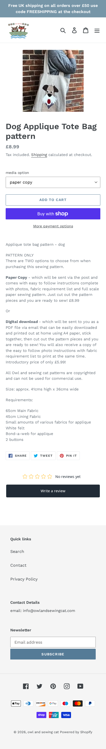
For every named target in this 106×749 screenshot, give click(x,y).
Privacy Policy (24, 579)
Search (17, 551)
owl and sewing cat (43, 732)
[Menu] (97, 30)
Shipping (39, 154)
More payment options (53, 226)
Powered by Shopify (76, 732)
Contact (18, 565)
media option (17, 173)
